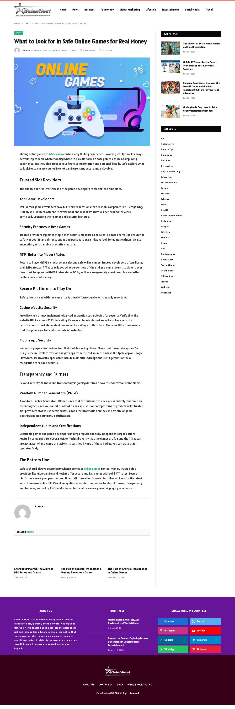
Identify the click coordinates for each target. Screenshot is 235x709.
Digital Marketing (130, 9)
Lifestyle (151, 9)
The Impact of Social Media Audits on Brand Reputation (201, 45)
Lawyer (165, 226)
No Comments (89, 50)
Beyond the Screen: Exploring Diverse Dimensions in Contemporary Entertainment (128, 642)
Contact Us (106, 684)
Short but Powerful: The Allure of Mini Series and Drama (33, 570)
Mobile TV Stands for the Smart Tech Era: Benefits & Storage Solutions (200, 66)
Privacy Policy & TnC (139, 684)
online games (92, 469)
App (163, 138)
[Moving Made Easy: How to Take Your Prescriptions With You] (170, 111)
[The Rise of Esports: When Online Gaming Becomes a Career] (82, 552)
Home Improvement (172, 215)
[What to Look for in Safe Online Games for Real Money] (82, 101)
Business (89, 9)
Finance (165, 193)
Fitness (165, 199)
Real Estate (167, 259)
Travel (209, 9)
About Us (88, 684)
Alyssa (27, 50)
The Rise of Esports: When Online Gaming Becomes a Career (81, 570)
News (75, 9)
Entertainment (170, 9)
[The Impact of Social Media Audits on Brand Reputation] (170, 48)
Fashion (165, 188)
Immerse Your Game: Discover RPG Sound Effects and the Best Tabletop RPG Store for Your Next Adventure (201, 88)
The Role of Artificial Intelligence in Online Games (127, 570)
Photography (168, 254)
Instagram (166, 221)
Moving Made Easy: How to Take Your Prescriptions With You (200, 109)
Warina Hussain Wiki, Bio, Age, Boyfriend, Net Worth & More (124, 621)
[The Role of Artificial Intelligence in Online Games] (129, 552)
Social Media (192, 9)
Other (19, 32)
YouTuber (166, 292)
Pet (163, 248)
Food (163, 204)
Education (166, 176)
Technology (107, 9)
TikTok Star (167, 276)
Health (164, 210)
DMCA (120, 684)
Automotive (167, 143)
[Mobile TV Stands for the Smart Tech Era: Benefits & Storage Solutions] (170, 66)
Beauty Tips (167, 149)
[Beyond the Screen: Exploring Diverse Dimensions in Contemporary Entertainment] (95, 642)
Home (63, 9)
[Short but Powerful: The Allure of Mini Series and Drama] (35, 552)
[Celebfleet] (32, 9)
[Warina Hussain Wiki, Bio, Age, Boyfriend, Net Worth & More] (95, 624)
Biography (166, 154)
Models (165, 237)
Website (165, 287)
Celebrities (167, 165)
